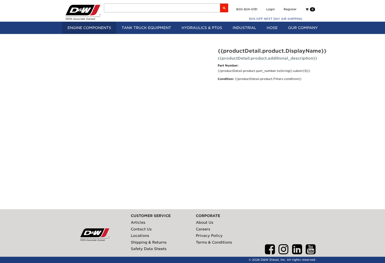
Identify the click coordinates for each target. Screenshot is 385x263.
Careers (203, 229)
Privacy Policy (209, 236)
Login (270, 9)
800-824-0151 (246, 9)
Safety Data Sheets (148, 249)
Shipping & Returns (148, 242)
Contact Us (141, 229)
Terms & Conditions (214, 242)
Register (290, 9)
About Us (204, 222)
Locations (140, 236)
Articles (138, 222)
